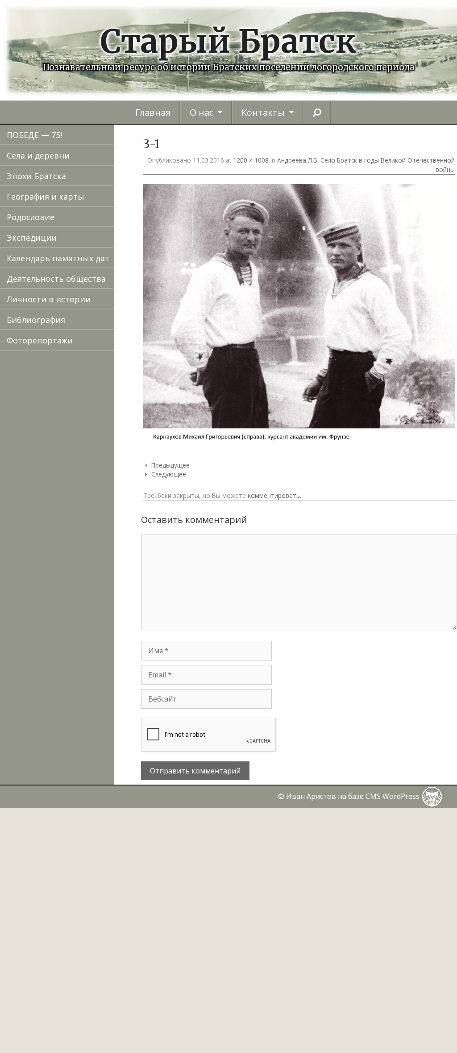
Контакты (263, 112)
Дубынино (80, 405)
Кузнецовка (82, 569)
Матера (74, 651)
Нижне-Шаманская (97, 713)
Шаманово (81, 1041)
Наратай (76, 692)
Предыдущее (170, 465)
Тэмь (69, 918)
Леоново (76, 590)
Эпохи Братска (36, 176)
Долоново (79, 384)
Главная (152, 112)
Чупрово (76, 1021)
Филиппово (82, 980)
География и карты (45, 196)
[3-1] (299, 443)
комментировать (274, 495)
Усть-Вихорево (89, 959)
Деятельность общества (56, 278)
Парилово (79, 774)
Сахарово (78, 836)
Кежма (72, 507)
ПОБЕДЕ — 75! (34, 135)
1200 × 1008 (251, 160)
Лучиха (73, 610)
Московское (83, 672)
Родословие (30, 217)
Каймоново (82, 466)
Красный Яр (83, 528)
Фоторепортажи (40, 340)
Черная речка (87, 1000)
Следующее (168, 474)
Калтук (72, 487)
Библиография (36, 319)
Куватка (75, 548)
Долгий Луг (81, 364)
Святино (76, 857)
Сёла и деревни (38, 155)
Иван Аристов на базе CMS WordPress (353, 796)
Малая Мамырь (90, 631)
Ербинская (80, 425)
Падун (71, 754)
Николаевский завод (101, 733)
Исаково (76, 446)
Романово (79, 816)
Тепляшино (82, 898)
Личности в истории (49, 299)
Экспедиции (32, 237)
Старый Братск (228, 41)
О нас (201, 112)
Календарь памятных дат (58, 258)
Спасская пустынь (96, 877)
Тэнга (71, 939)
